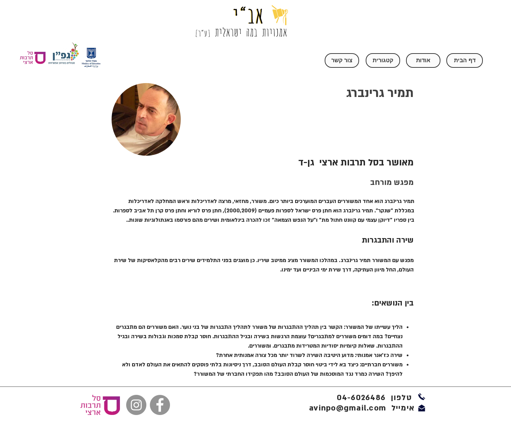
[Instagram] (136, 405)
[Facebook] (160, 405)
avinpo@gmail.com (347, 408)
